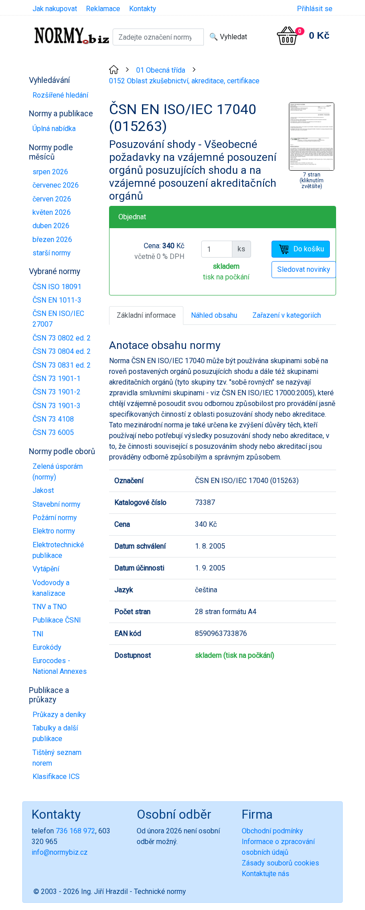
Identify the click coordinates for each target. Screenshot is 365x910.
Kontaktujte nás (265, 873)
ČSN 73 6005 (53, 432)
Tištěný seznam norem (56, 757)
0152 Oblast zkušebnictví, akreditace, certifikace (184, 81)
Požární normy (54, 517)
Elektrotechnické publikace (58, 550)
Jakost (43, 490)
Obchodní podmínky (272, 831)
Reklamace (103, 8)
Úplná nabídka (54, 128)
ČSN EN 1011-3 (56, 300)
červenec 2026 (55, 185)
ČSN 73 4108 (53, 419)
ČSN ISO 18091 (56, 287)
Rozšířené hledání (60, 95)
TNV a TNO (49, 607)
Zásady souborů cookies (280, 863)
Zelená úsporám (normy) (57, 471)
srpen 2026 (50, 172)
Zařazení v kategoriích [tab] (286, 315)
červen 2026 (51, 199)
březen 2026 (52, 239)
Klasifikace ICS (56, 776)
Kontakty (142, 8)
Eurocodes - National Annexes (59, 666)
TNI (38, 634)
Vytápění (45, 569)
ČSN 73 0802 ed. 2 (61, 338)
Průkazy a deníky (59, 714)
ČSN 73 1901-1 (56, 378)
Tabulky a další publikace (55, 733)
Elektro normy (53, 531)
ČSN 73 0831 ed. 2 (61, 365)
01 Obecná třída (160, 70)
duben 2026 (50, 225)
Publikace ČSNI (56, 620)
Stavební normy (56, 504)
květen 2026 (51, 212)
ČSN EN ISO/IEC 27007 (58, 318)
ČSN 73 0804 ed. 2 (61, 351)
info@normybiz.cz (60, 852)
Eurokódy (46, 647)
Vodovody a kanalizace (50, 588)
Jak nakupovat (54, 8)
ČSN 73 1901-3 (56, 406)
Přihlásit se (315, 8)
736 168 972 (75, 831)
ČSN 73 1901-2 (56, 392)
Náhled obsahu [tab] (214, 315)
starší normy (51, 253)
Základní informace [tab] (146, 315)
